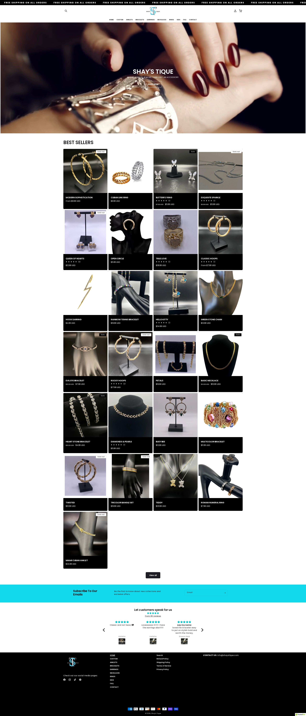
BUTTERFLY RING (164, 197)
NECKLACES (115, 673)
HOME (112, 655)
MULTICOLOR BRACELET (213, 441)
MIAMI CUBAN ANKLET (77, 560)
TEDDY (159, 502)
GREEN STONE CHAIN (211, 319)
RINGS (112, 676)
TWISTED (70, 502)
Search (160, 655)
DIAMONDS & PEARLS (121, 441)
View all (153, 575)
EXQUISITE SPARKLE (210, 197)
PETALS (159, 380)
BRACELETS (114, 666)
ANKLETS (113, 662)
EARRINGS (114, 669)
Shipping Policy (163, 662)
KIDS (112, 680)
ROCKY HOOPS (118, 380)
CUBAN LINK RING (119, 197)
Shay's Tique (156, 713)
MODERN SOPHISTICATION (79, 197)
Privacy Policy (163, 669)
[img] (153, 613)
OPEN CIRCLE (117, 258)
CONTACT (114, 687)
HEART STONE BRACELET (78, 441)
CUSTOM (114, 659)
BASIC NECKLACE (209, 380)
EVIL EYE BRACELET (75, 380)
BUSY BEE (160, 441)
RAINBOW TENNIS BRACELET (125, 319)
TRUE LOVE (161, 258)
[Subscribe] (224, 593)
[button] (66, 11)
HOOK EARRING (73, 319)
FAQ (112, 683)
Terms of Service (164, 666)
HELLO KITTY (162, 319)
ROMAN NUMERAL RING (212, 502)
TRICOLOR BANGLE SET (122, 502)
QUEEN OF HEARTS (75, 258)
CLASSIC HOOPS (209, 258)
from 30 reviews (153, 616)
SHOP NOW (153, 84)
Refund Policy (162, 659)
